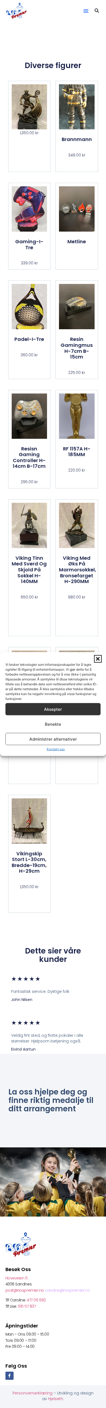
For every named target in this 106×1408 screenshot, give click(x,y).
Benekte (53, 724)
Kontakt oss (56, 749)
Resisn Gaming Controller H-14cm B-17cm (29, 457)
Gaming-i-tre (29, 244)
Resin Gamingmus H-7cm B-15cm (77, 348)
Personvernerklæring (33, 1393)
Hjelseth (55, 1398)
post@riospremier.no (25, 1290)
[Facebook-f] (9, 1376)
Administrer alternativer (53, 738)
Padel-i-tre (29, 339)
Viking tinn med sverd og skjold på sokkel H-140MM (29, 570)
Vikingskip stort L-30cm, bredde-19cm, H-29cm (29, 862)
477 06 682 (37, 1300)
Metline (76, 241)
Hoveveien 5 (16, 1278)
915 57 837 (27, 1306)
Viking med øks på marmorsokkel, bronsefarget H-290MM (77, 570)
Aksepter (53, 709)
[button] (98, 659)
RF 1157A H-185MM (77, 451)
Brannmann (77, 139)
